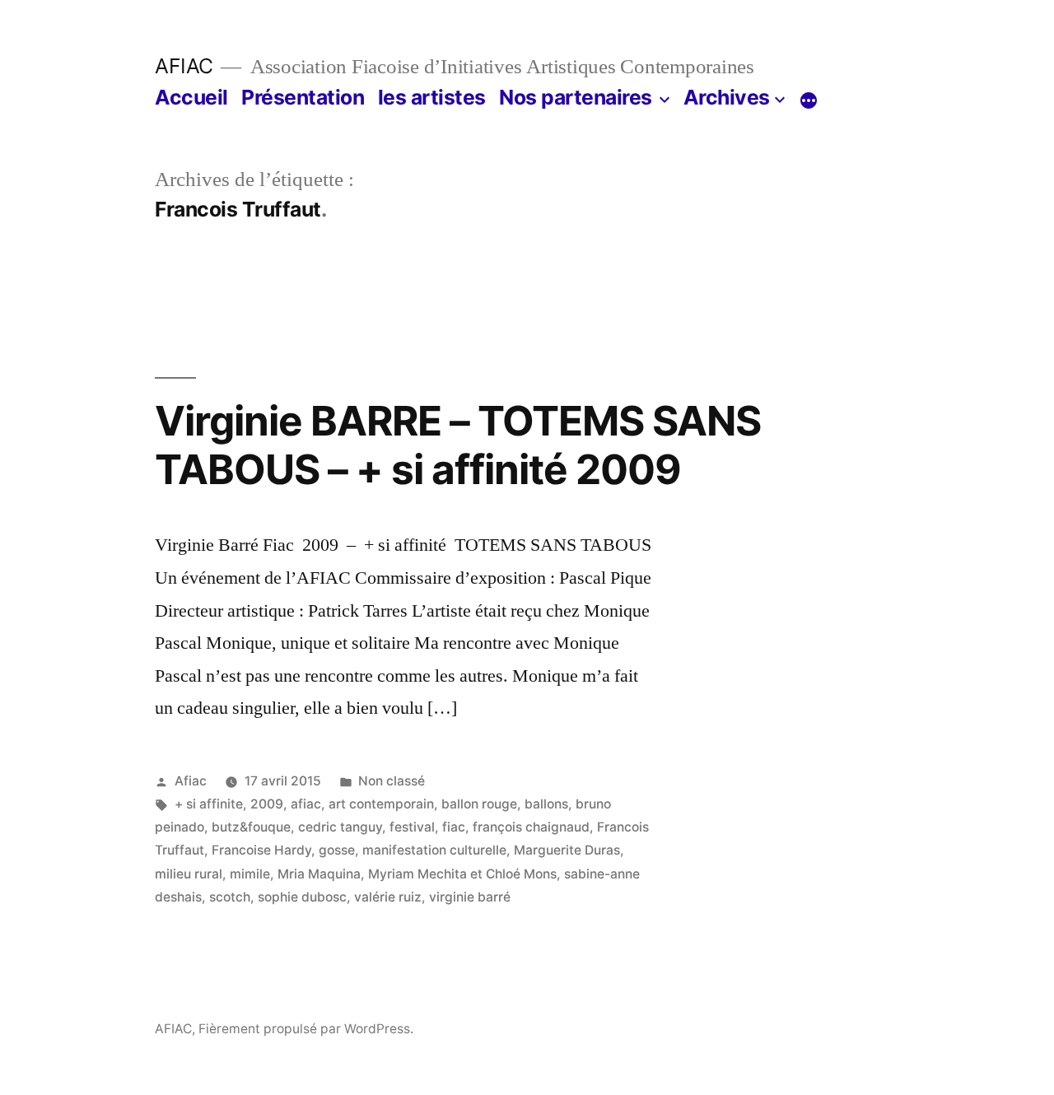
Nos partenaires (575, 97)
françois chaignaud (531, 827)
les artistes (432, 97)
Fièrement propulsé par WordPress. (305, 1029)
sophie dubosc (302, 897)
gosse (337, 850)
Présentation (302, 97)
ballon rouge (479, 804)
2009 (266, 804)
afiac (306, 804)
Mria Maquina (319, 874)
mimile (250, 874)
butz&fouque (251, 827)
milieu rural (188, 874)
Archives (726, 97)
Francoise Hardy (261, 850)
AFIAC (184, 66)
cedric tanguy (340, 827)
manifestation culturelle (434, 850)
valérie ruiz (388, 897)
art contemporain (381, 804)
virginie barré (470, 897)
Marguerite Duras (567, 850)
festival (412, 827)
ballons (546, 804)
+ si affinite (209, 804)
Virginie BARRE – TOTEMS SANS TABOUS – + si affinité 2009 (458, 445)
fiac (453, 827)
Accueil (191, 97)
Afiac (191, 781)
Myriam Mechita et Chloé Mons (462, 874)
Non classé (391, 781)
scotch (229, 897)
